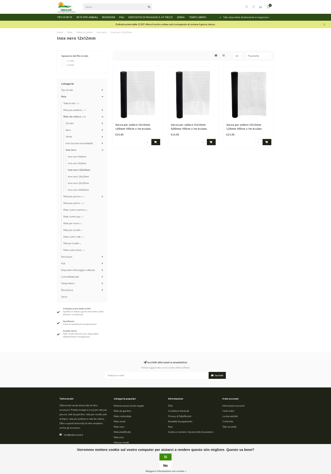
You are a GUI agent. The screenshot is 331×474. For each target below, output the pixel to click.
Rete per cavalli (72, 230)
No (165, 465)
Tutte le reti (71, 103)
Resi (170, 426)
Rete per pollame (74, 110)
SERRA (181, 17)
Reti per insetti (72, 243)
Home (60, 32)
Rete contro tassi (74, 250)
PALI (121, 17)
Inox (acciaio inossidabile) (79, 143)
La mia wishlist (230, 416)
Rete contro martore (75, 209)
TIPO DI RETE (64, 17)
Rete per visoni (72, 223)
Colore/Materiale (70, 276)
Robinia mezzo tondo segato (129, 405)
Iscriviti (218, 375)
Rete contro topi (73, 216)
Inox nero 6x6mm (77, 156)
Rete (63, 96)
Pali (63, 263)
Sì (165, 457)
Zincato (70, 123)
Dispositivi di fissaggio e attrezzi (78, 270)
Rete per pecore (73, 196)
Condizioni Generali (178, 411)
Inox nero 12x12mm (79, 169)
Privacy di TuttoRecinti (179, 416)
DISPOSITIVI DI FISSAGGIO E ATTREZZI (150, 17)
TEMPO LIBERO (197, 17)
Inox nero (71, 149)
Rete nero (119, 426)
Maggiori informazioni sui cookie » (166, 471)
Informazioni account (233, 405)
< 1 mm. (70, 60)
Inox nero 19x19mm (78, 176)
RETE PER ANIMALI (87, 17)
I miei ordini (228, 411)
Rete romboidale (122, 416)
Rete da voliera (74, 116)
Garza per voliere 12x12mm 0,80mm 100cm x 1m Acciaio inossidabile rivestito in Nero (189, 129)
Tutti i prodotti (229, 426)
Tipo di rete (67, 90)
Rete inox (119, 437)
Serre (64, 296)
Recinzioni (66, 256)
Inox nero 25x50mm (78, 189)
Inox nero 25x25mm (78, 183)
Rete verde (120, 421)
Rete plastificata (122, 432)
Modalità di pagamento (180, 421)
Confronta (227, 421)
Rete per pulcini (73, 203)
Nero (68, 130)
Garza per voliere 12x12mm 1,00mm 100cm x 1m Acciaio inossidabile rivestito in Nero (133, 129)
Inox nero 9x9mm (77, 163)
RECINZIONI (108, 17)
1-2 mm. (71, 65)
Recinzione (67, 290)
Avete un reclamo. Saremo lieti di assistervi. (191, 432)
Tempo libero (68, 283)
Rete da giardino (122, 411)
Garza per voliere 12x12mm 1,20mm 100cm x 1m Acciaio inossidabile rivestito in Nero (244, 129)
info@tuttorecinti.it (73, 434)
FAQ (170, 405)
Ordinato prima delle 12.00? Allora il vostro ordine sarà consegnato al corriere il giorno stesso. (165, 24)
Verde (69, 136)
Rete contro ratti (73, 236)
